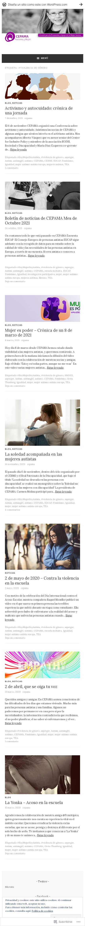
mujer (59, 274)
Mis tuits (9, 887)
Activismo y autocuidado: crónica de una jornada (39, 111)
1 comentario (11, 168)
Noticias (17, 103)
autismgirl (18, 160)
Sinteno (43, 277)
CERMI (48, 160)
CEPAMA (38, 160)
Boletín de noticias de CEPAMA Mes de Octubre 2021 (41, 221)
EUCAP (57, 160)
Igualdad (9, 164)
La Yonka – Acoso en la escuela (34, 802)
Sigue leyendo (18, 149)
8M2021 (69, 375)
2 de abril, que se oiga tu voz (31, 686)
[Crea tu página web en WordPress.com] (42, 4)
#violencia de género (52, 157)
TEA (66, 164)
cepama (28, 118)
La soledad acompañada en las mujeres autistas (33, 457)
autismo (29, 160)
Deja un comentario (15, 281)
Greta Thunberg (52, 846)
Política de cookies (42, 910)
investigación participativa (41, 274)
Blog (8, 103)
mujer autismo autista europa (30, 164)
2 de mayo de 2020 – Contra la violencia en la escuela (42, 581)
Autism (8, 160)
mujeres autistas (55, 164)
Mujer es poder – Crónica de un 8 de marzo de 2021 (38, 333)
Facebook (42, 896)
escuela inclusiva (53, 270)
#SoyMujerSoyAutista (28, 157)
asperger (69, 157)
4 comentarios (12, 509)
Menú (44, 58)
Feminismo (67, 160)
